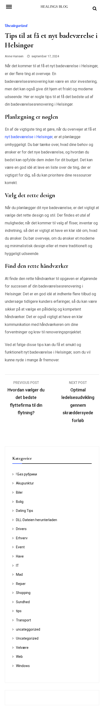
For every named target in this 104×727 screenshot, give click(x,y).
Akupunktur (25, 483)
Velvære (22, 648)
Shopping (23, 593)
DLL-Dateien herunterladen (36, 520)
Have (20, 556)
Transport (23, 620)
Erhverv (22, 538)
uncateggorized (28, 629)
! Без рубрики (26, 474)
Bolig (19, 502)
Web (19, 657)
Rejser (21, 584)
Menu (12, 6)
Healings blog (54, 6)
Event (20, 547)
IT (17, 565)
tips (19, 611)
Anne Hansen (14, 56)
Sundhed (23, 602)
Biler (19, 492)
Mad (19, 574)
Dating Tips (24, 511)
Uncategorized (16, 25)
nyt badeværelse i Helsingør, (29, 137)
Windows (23, 666)
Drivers (21, 529)
